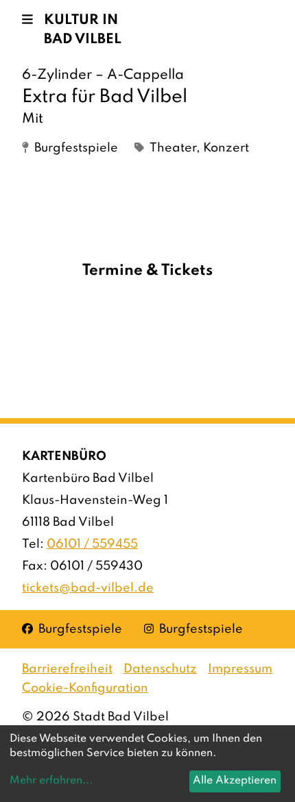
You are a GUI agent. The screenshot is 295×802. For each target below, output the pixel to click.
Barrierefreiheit (67, 669)
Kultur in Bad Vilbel (82, 30)
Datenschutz (160, 669)
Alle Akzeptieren (234, 780)
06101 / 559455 (92, 544)
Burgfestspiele (72, 628)
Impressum (240, 669)
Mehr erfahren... (51, 780)
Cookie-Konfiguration (85, 688)
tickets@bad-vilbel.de (88, 588)
